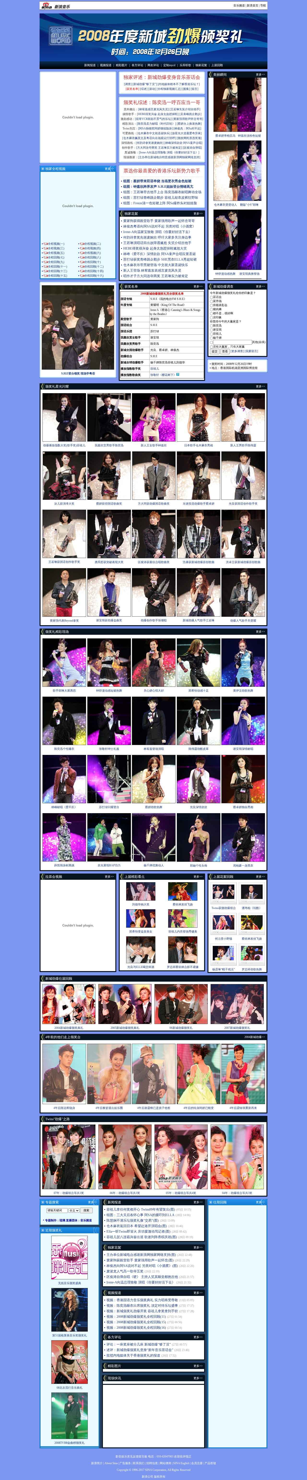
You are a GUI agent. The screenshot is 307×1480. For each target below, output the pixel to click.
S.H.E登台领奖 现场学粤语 (78, 373)
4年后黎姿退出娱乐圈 (109, 1108)
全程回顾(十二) (94, 266)
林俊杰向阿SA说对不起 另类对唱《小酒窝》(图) (142, 1266)
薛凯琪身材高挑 (64, 865)
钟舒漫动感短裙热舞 (109, 690)
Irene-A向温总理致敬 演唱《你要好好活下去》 (140, 1282)
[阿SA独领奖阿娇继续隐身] (155, 128)
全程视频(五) (56, 253)
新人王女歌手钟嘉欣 (154, 445)
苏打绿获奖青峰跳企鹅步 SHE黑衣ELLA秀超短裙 (160, 259)
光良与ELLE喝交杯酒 (140, 967)
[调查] (128, 84)
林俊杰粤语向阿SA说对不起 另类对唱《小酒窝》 (159, 226)
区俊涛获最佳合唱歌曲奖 (154, 562)
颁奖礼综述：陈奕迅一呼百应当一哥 (162, 102)
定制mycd (169, 65)
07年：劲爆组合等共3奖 (69, 1193)
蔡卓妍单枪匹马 (225, 135)
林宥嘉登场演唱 (154, 749)
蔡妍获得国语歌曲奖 (109, 503)
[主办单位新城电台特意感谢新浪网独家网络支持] (169, 157)
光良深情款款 (198, 807)
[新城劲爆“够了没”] (144, 84)
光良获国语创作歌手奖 (243, 503)
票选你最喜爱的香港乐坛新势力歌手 (162, 170)
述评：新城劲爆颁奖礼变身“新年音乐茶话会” (139, 1350)
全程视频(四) (92, 248)
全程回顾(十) (92, 262)
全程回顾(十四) (94, 271)
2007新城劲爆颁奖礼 (237, 1028)
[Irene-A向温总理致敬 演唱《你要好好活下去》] (169, 152)
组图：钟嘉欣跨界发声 (140, 186)
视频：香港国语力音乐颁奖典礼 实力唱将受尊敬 (142, 1300)
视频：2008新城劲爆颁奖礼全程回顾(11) (136, 1316)
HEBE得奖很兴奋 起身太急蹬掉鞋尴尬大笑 (155, 248)
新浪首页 (252, 5)
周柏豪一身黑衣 (243, 865)
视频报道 (106, 65)
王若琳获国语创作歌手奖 (64, 562)
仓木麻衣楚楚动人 (225, 204)
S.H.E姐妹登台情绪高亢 (175, 186)
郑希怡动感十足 (199, 690)
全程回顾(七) (56, 257)
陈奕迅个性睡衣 (64, 749)
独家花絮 (201, 65)
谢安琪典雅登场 (249, 273)
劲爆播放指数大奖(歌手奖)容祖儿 (64, 445)
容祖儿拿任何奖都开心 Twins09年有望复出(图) (140, 1209)
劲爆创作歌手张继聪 (154, 620)
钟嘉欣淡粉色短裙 (249, 135)
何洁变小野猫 (223, 938)
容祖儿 (154, 368)
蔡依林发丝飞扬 (183, 904)
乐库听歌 (185, 65)
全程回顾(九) (56, 262)
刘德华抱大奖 (140, 904)
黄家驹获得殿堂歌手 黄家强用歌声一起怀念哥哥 (159, 221)
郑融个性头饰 (198, 865)
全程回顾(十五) (57, 275)
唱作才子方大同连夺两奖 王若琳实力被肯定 (155, 276)
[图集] (186, 89)
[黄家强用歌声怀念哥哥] (187, 119)
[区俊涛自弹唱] (192, 147)
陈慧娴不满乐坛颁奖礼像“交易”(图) (132, 1220)
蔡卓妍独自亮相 (243, 807)
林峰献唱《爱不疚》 (64, 807)
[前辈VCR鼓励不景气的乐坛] (153, 119)
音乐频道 (239, 5)
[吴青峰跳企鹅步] (190, 114)
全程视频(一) (56, 243)
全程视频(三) (56, 248)
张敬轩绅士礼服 (109, 749)
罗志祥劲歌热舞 (252, 969)
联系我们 (138, 1463)
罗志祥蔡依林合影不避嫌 (183, 967)
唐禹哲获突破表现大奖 (109, 562)
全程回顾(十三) (57, 271)
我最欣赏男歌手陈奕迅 (109, 445)
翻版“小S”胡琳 (249, 204)
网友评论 (153, 65)
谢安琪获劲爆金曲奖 (109, 620)
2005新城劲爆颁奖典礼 (125, 1028)
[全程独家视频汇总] (169, 89)
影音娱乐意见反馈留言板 (131, 1456)
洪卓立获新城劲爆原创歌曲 (243, 562)
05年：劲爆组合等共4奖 (181, 1193)
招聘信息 (152, 1463)
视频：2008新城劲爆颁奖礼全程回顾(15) (136, 1322)
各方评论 (137, 65)
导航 (263, 5)
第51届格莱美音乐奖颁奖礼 (69, 1335)
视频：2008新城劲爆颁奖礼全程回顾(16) (136, 1327)
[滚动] (152, 89)
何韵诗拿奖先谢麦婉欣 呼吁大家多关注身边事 (157, 237)
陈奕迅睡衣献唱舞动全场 (183, 192)
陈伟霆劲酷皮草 (199, 749)
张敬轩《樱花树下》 (163, 375)
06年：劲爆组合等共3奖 (125, 1193)
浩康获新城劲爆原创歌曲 (198, 562)
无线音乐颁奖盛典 (69, 1283)
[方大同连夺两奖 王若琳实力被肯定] (159, 147)
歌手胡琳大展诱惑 (64, 690)
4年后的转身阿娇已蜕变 (198, 1108)
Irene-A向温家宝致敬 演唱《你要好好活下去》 (157, 232)
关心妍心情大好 (154, 690)
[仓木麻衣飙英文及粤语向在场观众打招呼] (149, 138)
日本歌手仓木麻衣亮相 (198, 445)
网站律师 (165, 1463)
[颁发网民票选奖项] (189, 138)
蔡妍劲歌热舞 (153, 807)
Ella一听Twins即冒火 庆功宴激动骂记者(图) (138, 1231)
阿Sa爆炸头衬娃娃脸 (182, 203)
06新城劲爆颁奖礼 (181, 1028)
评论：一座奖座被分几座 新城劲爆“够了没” (138, 1344)
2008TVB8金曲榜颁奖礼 (69, 1443)
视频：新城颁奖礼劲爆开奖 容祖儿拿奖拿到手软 (142, 1311)
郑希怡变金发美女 (140, 931)
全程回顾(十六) (94, 275)
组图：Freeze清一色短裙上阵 (144, 203)
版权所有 (159, 1476)
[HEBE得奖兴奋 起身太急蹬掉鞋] (158, 114)
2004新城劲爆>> (254, 1037)
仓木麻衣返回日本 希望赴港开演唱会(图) (136, 1226)
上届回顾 (217, 65)
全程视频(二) (92, 243)
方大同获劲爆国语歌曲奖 (154, 503)
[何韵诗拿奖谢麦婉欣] (150, 143)
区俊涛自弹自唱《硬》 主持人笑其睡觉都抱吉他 (142, 1277)
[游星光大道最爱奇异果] (186, 133)
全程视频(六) (92, 253)
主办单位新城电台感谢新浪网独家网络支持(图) (141, 1255)
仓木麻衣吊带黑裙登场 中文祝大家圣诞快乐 (155, 265)
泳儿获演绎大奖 (64, 503)
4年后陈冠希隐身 (64, 1108)
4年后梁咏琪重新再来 (243, 1108)
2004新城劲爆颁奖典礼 (68, 1028)
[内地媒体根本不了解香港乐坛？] (179, 84)
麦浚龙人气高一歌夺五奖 (124, 1271)
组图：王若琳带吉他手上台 (143, 192)
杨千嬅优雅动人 (154, 865)
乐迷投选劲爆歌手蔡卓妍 (198, 503)
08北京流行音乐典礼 (70, 1387)
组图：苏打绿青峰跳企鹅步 (143, 197)
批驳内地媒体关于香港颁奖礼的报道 (133, 1355)
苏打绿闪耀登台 (109, 807)
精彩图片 (121, 65)
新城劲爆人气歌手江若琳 (198, 620)
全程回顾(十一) (57, 266)
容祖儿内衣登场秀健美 (182, 931)
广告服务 (125, 1463)
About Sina (111, 1463)
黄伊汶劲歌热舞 (243, 690)
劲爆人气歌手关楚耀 (243, 620)
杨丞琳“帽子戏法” (223, 969)
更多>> (109, 168)
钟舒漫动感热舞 (225, 273)
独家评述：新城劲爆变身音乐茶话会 (162, 77)
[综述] (144, 89)
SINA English (181, 1463)
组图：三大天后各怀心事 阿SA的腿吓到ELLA (140, 1215)
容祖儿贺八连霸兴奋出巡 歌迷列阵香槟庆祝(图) (141, 1237)
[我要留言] (251, 351)
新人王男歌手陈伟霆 (243, 445)
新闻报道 (90, 65)
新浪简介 (97, 1463)
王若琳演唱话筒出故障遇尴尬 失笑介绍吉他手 (157, 243)
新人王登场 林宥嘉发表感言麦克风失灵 (152, 270)
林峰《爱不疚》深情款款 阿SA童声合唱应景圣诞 (159, 254)
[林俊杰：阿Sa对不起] (187, 128)
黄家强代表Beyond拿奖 (64, 620)
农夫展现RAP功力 (109, 865)
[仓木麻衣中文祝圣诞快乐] (153, 133)
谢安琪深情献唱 (243, 749)
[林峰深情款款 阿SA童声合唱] (183, 143)
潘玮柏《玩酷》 (252, 908)
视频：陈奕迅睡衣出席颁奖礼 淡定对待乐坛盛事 (142, 1305)
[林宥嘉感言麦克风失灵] (153, 109)
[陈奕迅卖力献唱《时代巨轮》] (156, 123)
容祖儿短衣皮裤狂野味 (181, 197)
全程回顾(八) (92, 257)
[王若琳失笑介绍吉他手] (185, 109)
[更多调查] (237, 351)
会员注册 (197, 1463)
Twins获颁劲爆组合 (224, 908)
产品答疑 (210, 1463)
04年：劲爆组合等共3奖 (237, 1193)
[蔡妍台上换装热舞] (189, 123)
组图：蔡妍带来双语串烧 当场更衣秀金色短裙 (157, 181)
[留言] (194, 89)
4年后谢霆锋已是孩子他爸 (153, 1108)
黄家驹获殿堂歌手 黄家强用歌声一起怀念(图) (140, 1260)
